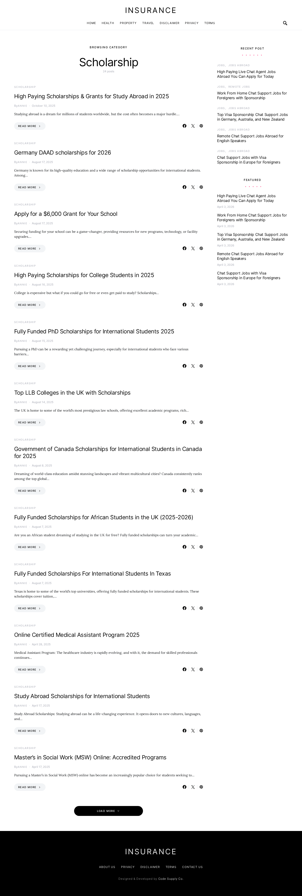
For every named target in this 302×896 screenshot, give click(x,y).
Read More (27, 126)
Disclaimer (169, 23)
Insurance (151, 10)
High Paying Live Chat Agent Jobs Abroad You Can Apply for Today (246, 74)
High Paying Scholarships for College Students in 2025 (84, 275)
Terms (209, 23)
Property (128, 23)
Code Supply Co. (171, 878)
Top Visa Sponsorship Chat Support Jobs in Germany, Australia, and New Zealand (252, 117)
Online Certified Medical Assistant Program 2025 (77, 634)
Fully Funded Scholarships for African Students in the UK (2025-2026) (103, 517)
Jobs (221, 65)
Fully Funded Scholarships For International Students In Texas (92, 573)
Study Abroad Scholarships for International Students (82, 696)
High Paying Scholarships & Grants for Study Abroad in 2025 (91, 96)
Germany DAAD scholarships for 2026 (62, 152)
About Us (107, 867)
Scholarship (25, 87)
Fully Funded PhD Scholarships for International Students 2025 (94, 331)
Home (91, 23)
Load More (106, 811)
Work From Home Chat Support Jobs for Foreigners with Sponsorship (252, 95)
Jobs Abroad (239, 65)
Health (108, 23)
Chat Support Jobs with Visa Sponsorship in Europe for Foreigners (248, 159)
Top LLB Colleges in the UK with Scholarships (72, 392)
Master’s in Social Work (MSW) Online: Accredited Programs (90, 757)
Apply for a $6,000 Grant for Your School (65, 213)
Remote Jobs (239, 86)
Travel (148, 23)
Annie (22, 105)
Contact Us (192, 867)
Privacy (191, 23)
